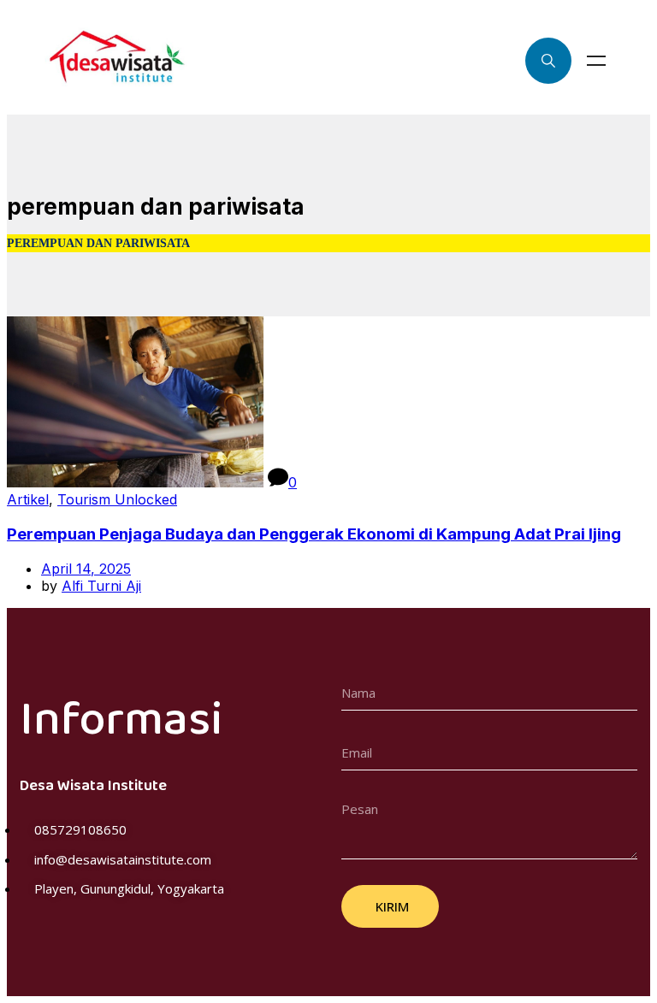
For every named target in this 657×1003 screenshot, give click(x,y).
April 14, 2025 (86, 568)
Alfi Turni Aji (101, 585)
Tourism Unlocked (117, 499)
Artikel (28, 499)
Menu (596, 60)
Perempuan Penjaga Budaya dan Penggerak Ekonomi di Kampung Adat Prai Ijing (314, 534)
